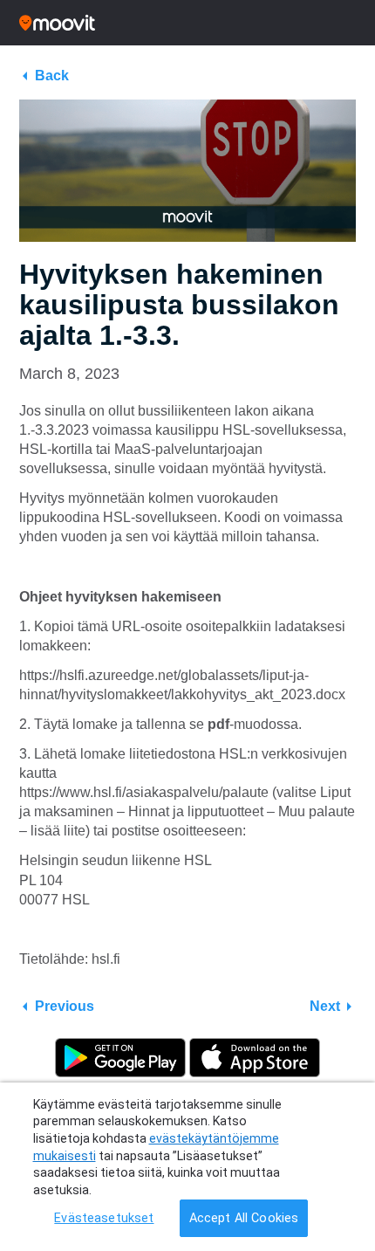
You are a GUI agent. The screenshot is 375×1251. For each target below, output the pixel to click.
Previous (64, 1006)
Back (52, 75)
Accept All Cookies (244, 1218)
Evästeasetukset (103, 1218)
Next (325, 1006)
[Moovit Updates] (187, 23)
